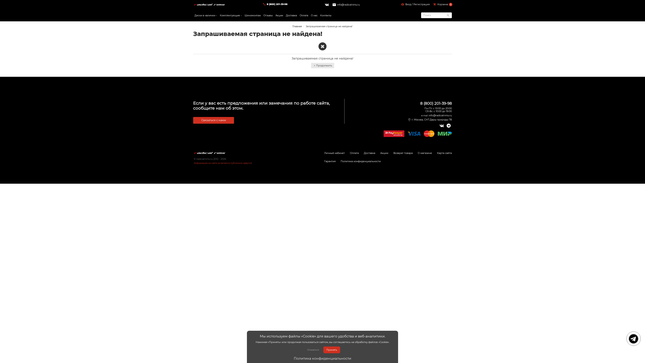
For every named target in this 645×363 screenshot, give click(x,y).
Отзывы (268, 15)
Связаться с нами (213, 120)
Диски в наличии (205, 15)
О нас (314, 15)
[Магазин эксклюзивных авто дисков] (209, 4)
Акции (279, 15)
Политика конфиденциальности (322, 358)
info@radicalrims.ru (348, 4)
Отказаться (313, 350)
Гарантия (330, 161)
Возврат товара (403, 153)
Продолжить (324, 65)
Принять (331, 349)
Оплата (304, 15)
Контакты (325, 15)
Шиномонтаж (253, 15)
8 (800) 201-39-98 (277, 4)
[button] (442, 4)
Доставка (291, 15)
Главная (297, 26)
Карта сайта (444, 153)
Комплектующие (230, 15)
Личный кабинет (334, 153)
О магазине (425, 153)
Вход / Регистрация (417, 4)
